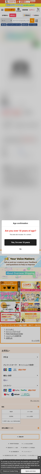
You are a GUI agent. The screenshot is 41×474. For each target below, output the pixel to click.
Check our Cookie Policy (10, 471)
